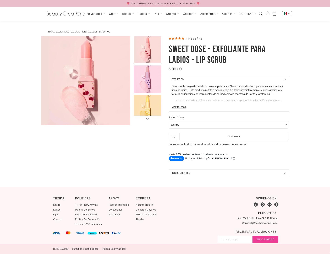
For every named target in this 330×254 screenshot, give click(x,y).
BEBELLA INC (60, 248)
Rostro (56, 204)
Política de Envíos (85, 209)
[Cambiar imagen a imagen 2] (147, 79)
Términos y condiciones (88, 224)
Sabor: (177, 117)
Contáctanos (115, 209)
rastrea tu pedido (119, 204)
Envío (195, 144)
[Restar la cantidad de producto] (175, 137)
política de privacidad (114, 248)
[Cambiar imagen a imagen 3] (147, 109)
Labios (56, 209)
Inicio (51, 31)
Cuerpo (57, 219)
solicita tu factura (146, 214)
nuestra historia (144, 204)
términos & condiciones (85, 248)
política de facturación (87, 219)
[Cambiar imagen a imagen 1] (147, 49)
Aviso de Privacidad (86, 214)
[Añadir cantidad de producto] (175, 135)
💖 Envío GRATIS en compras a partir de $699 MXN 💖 (163, 3)
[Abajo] (147, 119)
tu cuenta (114, 214)
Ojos (55, 214)
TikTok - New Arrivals (86, 204)
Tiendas (140, 219)
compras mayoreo (146, 209)
